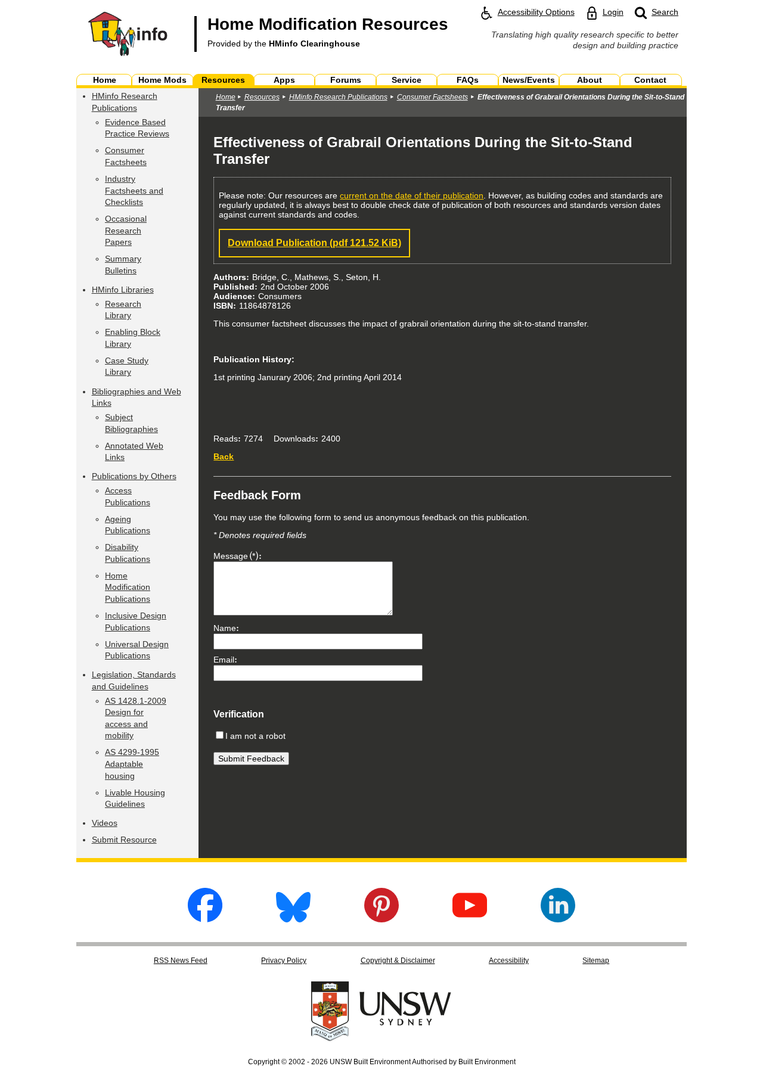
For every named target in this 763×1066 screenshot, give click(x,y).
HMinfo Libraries (123, 289)
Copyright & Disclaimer (398, 960)
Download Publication (314, 243)
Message (234, 556)
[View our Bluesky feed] (293, 919)
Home (225, 97)
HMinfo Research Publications (338, 97)
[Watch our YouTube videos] (469, 919)
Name (224, 628)
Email (223, 659)
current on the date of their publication (411, 195)
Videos (104, 823)
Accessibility (509, 960)
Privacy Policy (283, 960)
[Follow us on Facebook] (205, 919)
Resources (262, 97)
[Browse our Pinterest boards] (381, 919)
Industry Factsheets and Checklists (134, 190)
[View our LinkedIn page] (558, 919)
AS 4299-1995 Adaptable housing (132, 763)
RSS (180, 960)
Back (223, 456)
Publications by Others (134, 476)
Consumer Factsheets (432, 97)
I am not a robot (255, 736)
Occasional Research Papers (126, 230)
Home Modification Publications (127, 587)
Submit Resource (124, 839)
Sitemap (595, 960)
